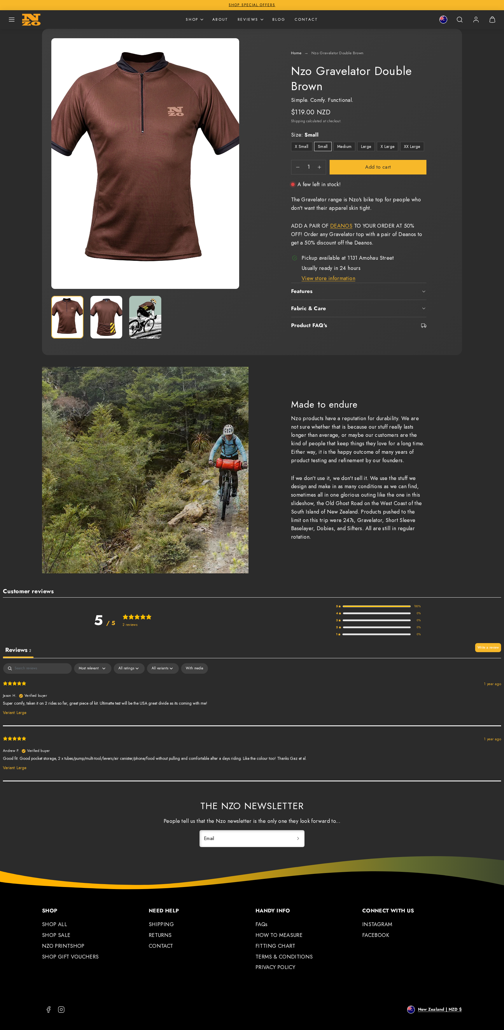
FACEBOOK (375, 935)
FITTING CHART (275, 946)
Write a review (488, 647)
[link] (443, 19)
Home (296, 53)
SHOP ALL (54, 924)
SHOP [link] (192, 19)
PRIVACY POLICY (275, 967)
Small (323, 146)
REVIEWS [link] (248, 19)
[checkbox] (194, 668)
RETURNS (160, 935)
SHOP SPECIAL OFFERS (252, 5)
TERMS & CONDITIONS (284, 957)
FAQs (261, 924)
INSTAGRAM (377, 924)
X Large (389, 147)
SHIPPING (161, 924)
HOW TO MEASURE (279, 935)
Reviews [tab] (18, 650)
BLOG (278, 19)
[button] (12, 20)
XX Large (414, 147)
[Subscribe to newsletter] (298, 838)
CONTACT (306, 19)
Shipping (298, 120)
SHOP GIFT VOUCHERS (70, 957)
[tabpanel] (252, 722)
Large (368, 147)
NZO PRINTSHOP (63, 946)
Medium (344, 146)
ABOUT (220, 19)
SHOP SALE (56, 935)
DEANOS (341, 226)
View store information (328, 278)
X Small (303, 147)
